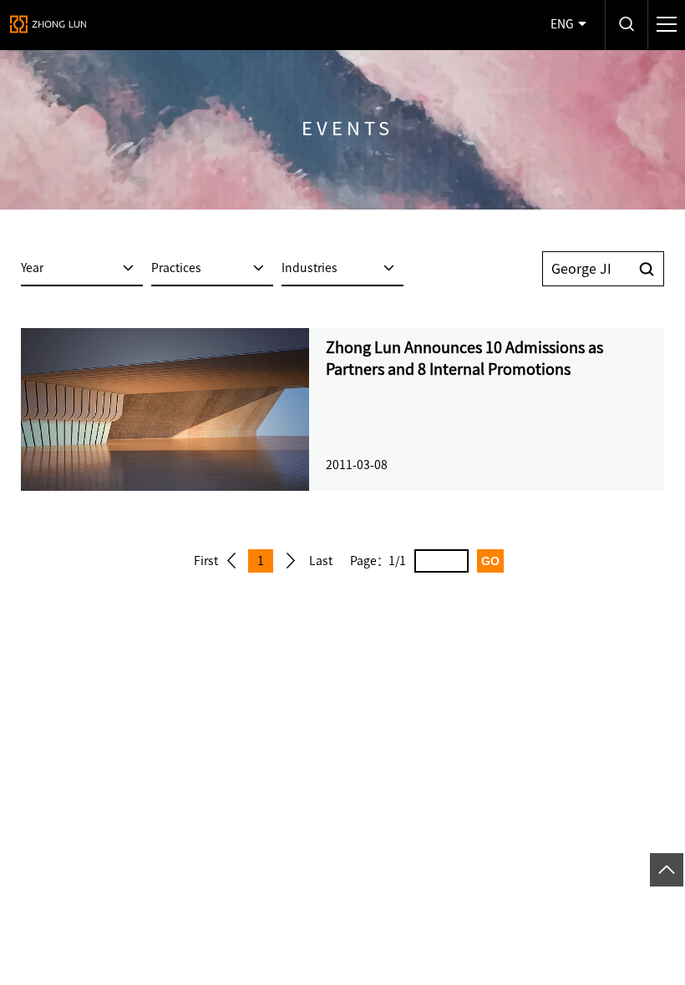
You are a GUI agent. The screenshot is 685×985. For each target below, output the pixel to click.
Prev (231, 561)
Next (290, 561)
